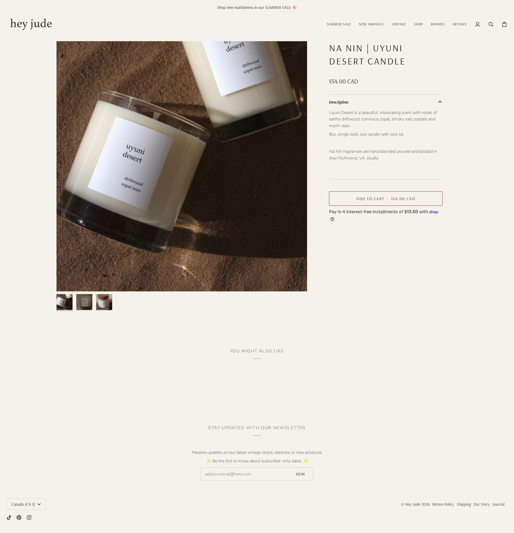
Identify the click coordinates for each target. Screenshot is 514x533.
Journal (498, 504)
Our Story (482, 504)
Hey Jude (412, 504)
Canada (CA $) (23, 504)
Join (300, 474)
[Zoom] (66, 281)
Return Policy (443, 504)
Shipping (464, 504)
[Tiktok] (9, 517)
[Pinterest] (19, 517)
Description (338, 102)
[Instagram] (29, 517)
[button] (399, 24)
